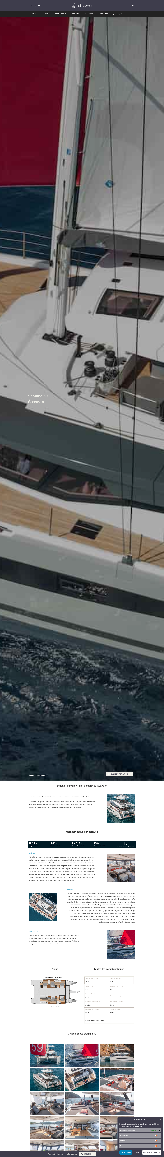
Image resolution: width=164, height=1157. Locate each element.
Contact (118, 14)
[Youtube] (39, 5)
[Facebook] (31, 5)
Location (45, 14)
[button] (160, 1120)
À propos (89, 14)
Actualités (103, 14)
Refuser (137, 1152)
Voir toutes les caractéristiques (125, 846)
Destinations (60, 14)
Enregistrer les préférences (151, 1152)
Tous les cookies (125, 1152)
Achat (33, 14)
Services (75, 14)
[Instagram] (35, 5)
